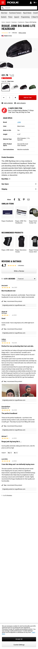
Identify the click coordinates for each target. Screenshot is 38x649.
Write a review (22, 32)
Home (3, 22)
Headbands (21, 22)
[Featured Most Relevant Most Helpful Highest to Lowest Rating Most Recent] (26, 279)
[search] (19, 8)
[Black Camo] (6, 87)
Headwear (14, 22)
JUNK (19, 122)
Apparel (8, 22)
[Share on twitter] (19, 199)
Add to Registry (21, 103)
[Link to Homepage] (13, 2)
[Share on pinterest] (24, 199)
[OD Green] (32, 87)
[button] (2, 8)
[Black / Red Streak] (23, 87)
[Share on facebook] (14, 199)
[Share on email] (28, 199)
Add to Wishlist (8, 103)
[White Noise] (15, 87)
